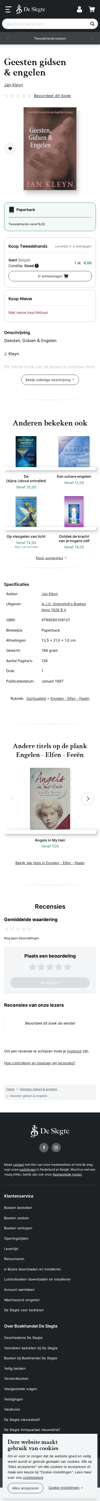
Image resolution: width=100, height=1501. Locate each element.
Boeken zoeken (16, 1218)
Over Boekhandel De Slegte (30, 1326)
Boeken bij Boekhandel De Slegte (30, 1358)
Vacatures (12, 1409)
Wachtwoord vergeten (22, 1300)
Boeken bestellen (18, 1208)
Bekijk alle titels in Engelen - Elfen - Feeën (50, 863)
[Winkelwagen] (92, 9)
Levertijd (11, 1249)
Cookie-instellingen (63, 1487)
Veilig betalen (15, 1368)
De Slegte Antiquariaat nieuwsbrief (32, 1430)
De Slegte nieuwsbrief (22, 1419)
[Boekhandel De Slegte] (30, 9)
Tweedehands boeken (50, 38)
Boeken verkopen (18, 1228)
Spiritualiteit (36, 698)
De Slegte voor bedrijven (24, 1310)
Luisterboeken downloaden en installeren (37, 1279)
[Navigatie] (8, 9)
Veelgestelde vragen (67, 1174)
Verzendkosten (16, 1378)
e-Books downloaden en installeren (32, 1269)
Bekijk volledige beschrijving (48, 380)
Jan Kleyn (13, 84)
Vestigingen (13, 1399)
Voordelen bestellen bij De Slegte (31, 1348)
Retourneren (14, 1259)
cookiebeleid (33, 1477)
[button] (8, 38)
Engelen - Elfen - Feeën (70, 698)
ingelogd (74, 1051)
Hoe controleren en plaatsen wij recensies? (39, 1063)
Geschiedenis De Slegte (23, 1338)
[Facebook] (44, 1147)
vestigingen (27, 1169)
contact (18, 1164)
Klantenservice (18, 1196)
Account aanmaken (19, 1289)
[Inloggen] (79, 9)
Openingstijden (16, 1238)
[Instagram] (56, 1147)
